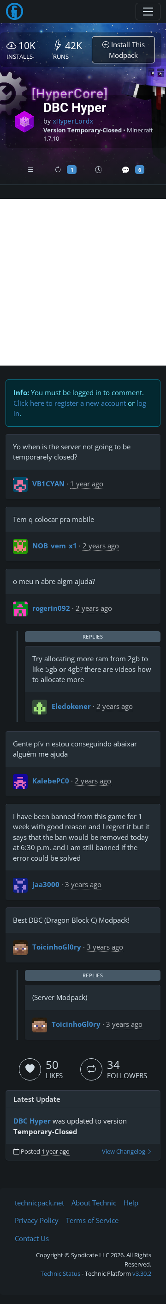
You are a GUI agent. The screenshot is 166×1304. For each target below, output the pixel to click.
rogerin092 (51, 608)
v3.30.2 (141, 1273)
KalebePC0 (50, 780)
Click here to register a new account (69, 403)
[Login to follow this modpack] (91, 1069)
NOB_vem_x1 (54, 545)
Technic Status (60, 1273)
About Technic (93, 1202)
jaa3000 (45, 884)
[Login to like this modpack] (30, 1069)
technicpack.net (39, 1202)
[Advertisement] (83, 282)
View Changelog (124, 1151)
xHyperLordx (73, 121)
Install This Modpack (127, 50)
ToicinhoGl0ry (56, 946)
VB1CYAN (48, 483)
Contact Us (32, 1238)
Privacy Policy (37, 1220)
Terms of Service (92, 1220)
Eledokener (71, 706)
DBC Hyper (32, 1120)
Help (131, 1202)
